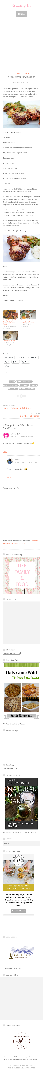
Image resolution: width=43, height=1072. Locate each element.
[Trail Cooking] (21, 952)
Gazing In (21, 5)
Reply (5, 452)
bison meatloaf (11, 385)
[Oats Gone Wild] (21, 691)
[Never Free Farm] (21, 1041)
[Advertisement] (21, 44)
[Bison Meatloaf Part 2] (10, 335)
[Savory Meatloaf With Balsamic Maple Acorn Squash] (10, 314)
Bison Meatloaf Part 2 (9, 340)
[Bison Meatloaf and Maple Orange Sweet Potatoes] (28, 314)
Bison (12, 382)
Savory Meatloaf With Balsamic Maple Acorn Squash (9, 322)
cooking (17, 73)
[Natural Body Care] (21, 804)
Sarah (28, 82)
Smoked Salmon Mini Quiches (17, 407)
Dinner (26, 73)
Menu (22, 14)
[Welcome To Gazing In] (21, 575)
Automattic (30, 1068)
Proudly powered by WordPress (21, 1065)
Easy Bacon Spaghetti (30, 415)
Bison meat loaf (25, 382)
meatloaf (13, 389)
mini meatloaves (27, 389)
